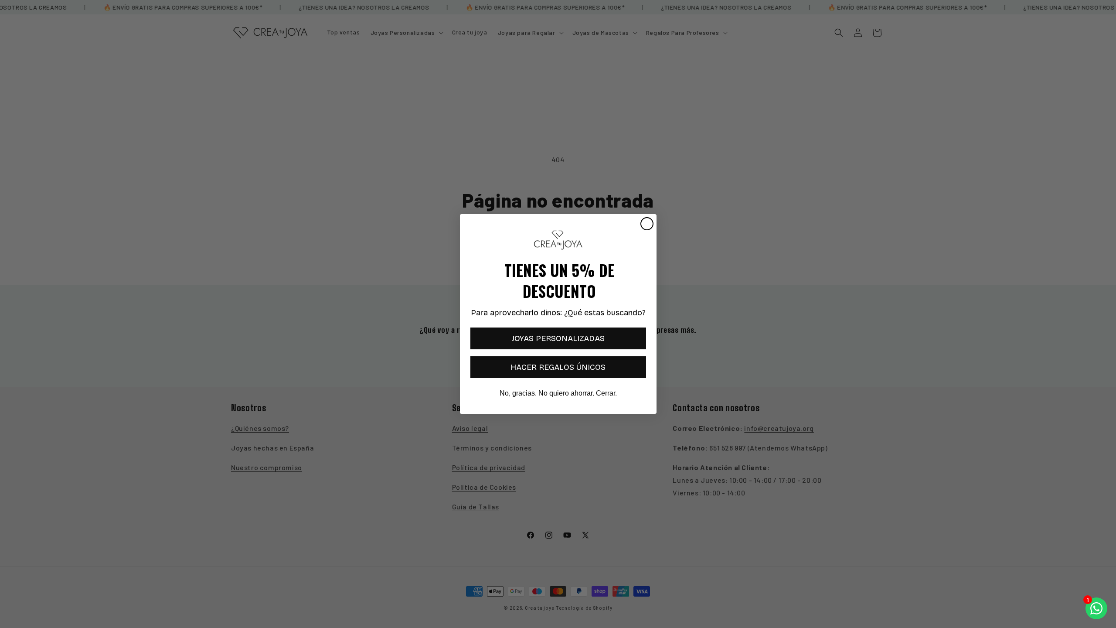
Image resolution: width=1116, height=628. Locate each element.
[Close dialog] (647, 224)
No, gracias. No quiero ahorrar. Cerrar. (558, 393)
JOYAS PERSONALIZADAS (558, 338)
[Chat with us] (1096, 608)
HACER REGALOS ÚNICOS (558, 367)
